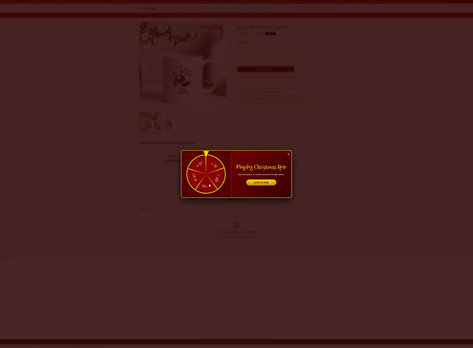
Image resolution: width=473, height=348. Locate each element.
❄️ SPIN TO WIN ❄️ (261, 182)
